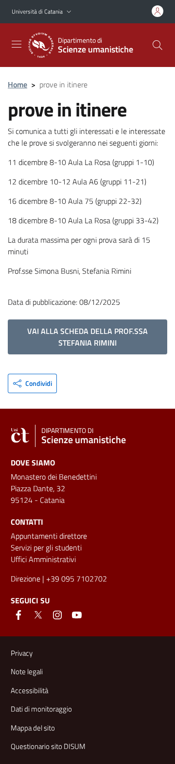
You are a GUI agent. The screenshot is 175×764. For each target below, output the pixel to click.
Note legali (27, 671)
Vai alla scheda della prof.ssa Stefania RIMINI (87, 337)
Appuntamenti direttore (49, 536)
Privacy (22, 653)
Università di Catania (37, 11)
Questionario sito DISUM (48, 746)
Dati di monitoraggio (41, 708)
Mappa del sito (33, 727)
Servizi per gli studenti (46, 547)
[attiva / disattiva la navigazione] (16, 44)
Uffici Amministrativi (43, 559)
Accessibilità (29, 690)
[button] (69, 11)
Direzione (25, 578)
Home (17, 84)
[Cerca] (157, 45)
